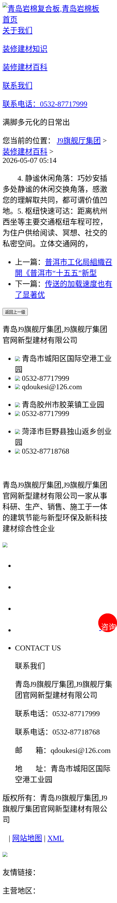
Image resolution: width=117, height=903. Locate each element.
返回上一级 (15, 312)
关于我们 (32, 565)
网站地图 (27, 838)
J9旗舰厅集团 (79, 141)
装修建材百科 (24, 152)
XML (55, 838)
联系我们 (32, 630)
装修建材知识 (41, 587)
